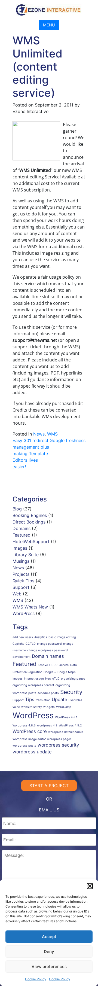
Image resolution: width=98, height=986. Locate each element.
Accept (49, 936)
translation (43, 700)
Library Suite (26, 554)
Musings (21, 561)
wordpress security (58, 745)
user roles (75, 700)
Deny (49, 951)
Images (20, 548)
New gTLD (52, 678)
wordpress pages (59, 739)
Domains (21, 528)
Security (71, 692)
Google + (50, 672)
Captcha (18, 644)
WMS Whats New (30, 607)
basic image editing (62, 637)
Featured (21, 535)
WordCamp (63, 707)
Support (21, 587)
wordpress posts (24, 745)
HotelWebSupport (31, 541)
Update (59, 699)
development (21, 657)
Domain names (48, 656)
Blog (17, 509)
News (39, 434)
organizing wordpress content (33, 685)
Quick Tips (23, 580)
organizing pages (73, 678)
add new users (23, 637)
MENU (49, 25)
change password (49, 644)
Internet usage (34, 678)
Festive (43, 665)
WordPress (24, 613)
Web (17, 594)
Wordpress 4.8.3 (24, 725)
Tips (29, 699)
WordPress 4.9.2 (70, 725)
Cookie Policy (35, 979)
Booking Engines (30, 515)
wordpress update (32, 751)
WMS (52, 434)
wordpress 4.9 (47, 725)
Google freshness (67, 440)
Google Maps (66, 672)
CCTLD (31, 644)
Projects (21, 574)
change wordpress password (47, 650)
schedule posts (48, 693)
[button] (90, 886)
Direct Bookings (29, 522)
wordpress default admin (65, 732)
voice (16, 707)
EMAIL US (49, 809)
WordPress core (30, 731)
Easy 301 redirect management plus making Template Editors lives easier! (31, 453)
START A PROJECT (49, 785)
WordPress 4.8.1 (66, 717)
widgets (49, 707)
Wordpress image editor (29, 739)
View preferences (49, 966)
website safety (31, 707)
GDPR (53, 665)
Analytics (40, 637)
